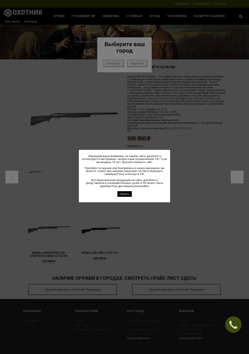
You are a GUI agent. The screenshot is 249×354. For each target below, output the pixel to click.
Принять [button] (125, 194)
